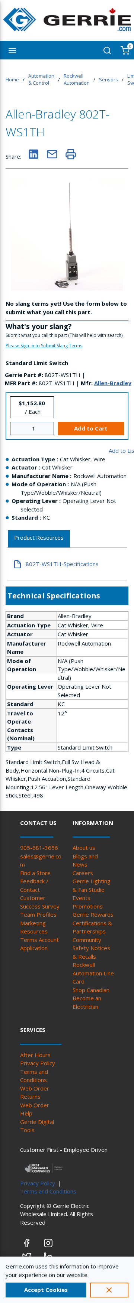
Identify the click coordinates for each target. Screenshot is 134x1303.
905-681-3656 (39, 847)
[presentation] (39, 539)
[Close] (109, 1290)
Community (87, 939)
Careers (83, 873)
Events (81, 897)
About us (84, 847)
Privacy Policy (37, 1063)
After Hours (35, 1055)
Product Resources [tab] (39, 537)
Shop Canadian (91, 990)
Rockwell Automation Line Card (93, 973)
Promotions (88, 906)
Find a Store (35, 873)
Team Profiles (38, 914)
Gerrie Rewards (93, 914)
